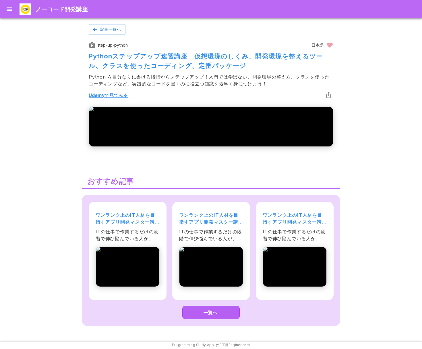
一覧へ (210, 312)
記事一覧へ (110, 29)
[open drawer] (9, 9)
